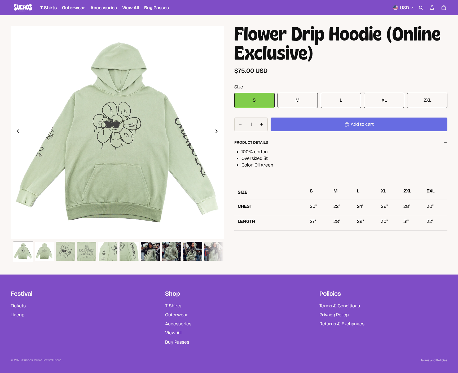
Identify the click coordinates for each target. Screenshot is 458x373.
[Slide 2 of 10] (44, 251)
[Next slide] (218, 132)
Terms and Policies (434, 360)
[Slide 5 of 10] (107, 251)
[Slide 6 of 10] (129, 251)
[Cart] (444, 8)
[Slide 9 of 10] (192, 251)
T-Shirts (173, 305)
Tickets (18, 305)
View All (173, 333)
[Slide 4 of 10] (86, 251)
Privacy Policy (334, 314)
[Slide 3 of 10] (65, 251)
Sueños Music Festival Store (41, 360)
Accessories (178, 324)
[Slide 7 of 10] (150, 251)
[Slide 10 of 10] (213, 251)
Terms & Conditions (339, 305)
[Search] (421, 8)
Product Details (251, 142)
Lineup (17, 314)
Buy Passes (177, 342)
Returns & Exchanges (341, 324)
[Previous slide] (16, 132)
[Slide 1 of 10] (23, 251)
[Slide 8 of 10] (171, 251)
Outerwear (176, 314)
